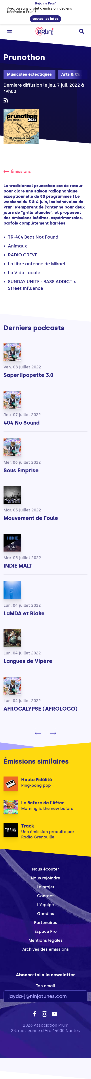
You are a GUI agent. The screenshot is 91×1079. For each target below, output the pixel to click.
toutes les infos (45, 19)
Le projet (46, 887)
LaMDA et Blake (24, 613)
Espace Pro (45, 931)
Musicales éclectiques (29, 74)
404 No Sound (22, 422)
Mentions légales (45, 940)
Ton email (45, 985)
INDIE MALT (18, 565)
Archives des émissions (45, 949)
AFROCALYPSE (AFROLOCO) (41, 708)
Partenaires (45, 922)
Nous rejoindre (45, 878)
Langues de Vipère (28, 661)
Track (27, 826)
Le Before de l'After (42, 802)
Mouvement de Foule (31, 518)
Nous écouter (45, 869)
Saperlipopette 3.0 (28, 375)
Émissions (21, 171)
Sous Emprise (21, 470)
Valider (72, 996)
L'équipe (45, 904)
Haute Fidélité (36, 779)
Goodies (45, 913)
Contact (45, 895)
